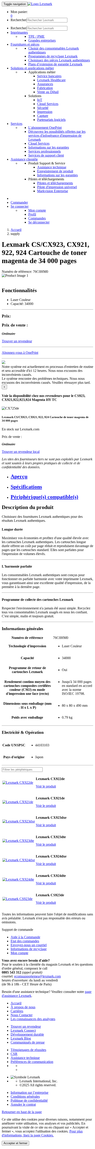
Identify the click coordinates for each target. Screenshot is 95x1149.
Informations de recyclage (29, 949)
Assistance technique (51, 167)
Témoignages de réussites (28, 1050)
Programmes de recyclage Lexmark (53, 56)
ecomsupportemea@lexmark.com (37, 976)
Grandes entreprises (42, 40)
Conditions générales (25, 1096)
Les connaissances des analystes (33, 1019)
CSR (14, 1054)
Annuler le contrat (23, 1104)
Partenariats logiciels (51, 120)
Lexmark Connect (23, 1030)
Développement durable (27, 1034)
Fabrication (45, 88)
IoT (39, 100)
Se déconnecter (38, 222)
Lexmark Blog (21, 1038)
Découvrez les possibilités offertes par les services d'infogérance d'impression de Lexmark (57, 135)
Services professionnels (44, 151)
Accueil (16, 230)
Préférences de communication (32, 1062)
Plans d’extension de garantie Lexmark (55, 64)
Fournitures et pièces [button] (25, 44)
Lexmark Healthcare (51, 80)
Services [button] (16, 123)
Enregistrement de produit (55, 171)
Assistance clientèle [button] (24, 159)
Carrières (17, 1011)
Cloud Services (47, 104)
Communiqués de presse (28, 1042)
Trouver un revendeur (26, 1026)
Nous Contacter (21, 1015)
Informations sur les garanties (48, 147)
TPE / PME (36, 36)
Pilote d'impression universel (57, 187)
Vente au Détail (48, 92)
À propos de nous (23, 1007)
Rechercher (19, 20)
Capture (42, 116)
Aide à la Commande (25, 937)
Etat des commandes (25, 941)
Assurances (45, 84)
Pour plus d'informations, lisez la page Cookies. (42, 1133)
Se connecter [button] (19, 206)
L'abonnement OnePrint (45, 127)
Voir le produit (46, 786)
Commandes (37, 218)
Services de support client (46, 155)
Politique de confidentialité (29, 1100)
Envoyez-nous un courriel (29, 945)
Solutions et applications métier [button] (32, 68)
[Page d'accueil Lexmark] (40, 4)
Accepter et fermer (15, 1143)
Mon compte (37, 210)
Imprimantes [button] (19, 32)
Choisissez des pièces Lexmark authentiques (59, 60)
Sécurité (42, 108)
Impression (44, 112)
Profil (32, 214)
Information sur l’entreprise (29, 1092)
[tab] (52, 477)
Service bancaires (49, 76)
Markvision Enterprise (52, 191)
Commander (19, 202)
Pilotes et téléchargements (55, 183)
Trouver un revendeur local (21, 452)
